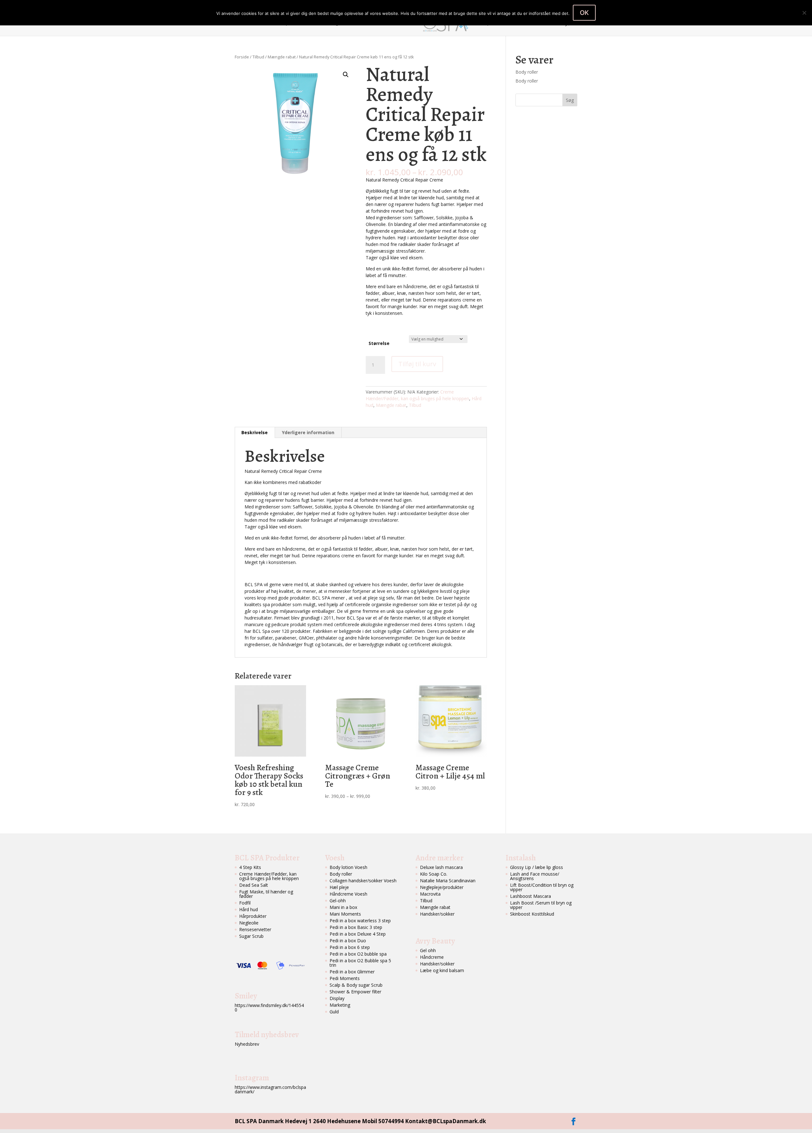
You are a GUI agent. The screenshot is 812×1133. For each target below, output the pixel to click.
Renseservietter (255, 929)
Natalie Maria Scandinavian (447, 881)
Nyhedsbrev (247, 1044)
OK (584, 13)
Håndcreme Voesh (348, 894)
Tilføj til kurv (417, 364)
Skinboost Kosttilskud (532, 914)
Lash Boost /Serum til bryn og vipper (541, 905)
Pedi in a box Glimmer (352, 972)
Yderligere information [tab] (308, 432)
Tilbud (258, 57)
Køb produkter (493, 23)
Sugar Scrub (251, 936)
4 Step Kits (250, 867)
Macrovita (430, 894)
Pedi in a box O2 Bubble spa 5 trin (360, 962)
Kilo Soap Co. (433, 874)
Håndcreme (432, 957)
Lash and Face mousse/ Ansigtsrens (534, 876)
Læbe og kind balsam (442, 970)
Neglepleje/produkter (441, 887)
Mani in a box (343, 907)
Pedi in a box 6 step (350, 947)
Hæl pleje (339, 887)
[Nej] (804, 13)
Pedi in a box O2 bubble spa (358, 954)
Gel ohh (428, 950)
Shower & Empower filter (355, 992)
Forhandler (396, 23)
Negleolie (249, 923)
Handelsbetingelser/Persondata (341, 23)
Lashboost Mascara (530, 896)
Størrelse (379, 343)
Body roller (526, 72)
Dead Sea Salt (253, 885)
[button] (345, 74)
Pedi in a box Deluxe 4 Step (358, 934)
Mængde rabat (282, 57)
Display (337, 998)
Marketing (340, 1005)
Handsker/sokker (437, 914)
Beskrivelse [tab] (254, 432)
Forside (249, 23)
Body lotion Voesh (348, 867)
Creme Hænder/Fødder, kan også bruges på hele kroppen (269, 876)
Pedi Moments (345, 978)
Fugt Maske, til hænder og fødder (266, 894)
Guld (334, 1012)
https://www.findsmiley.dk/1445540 (269, 1007)
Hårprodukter (252, 916)
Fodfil (245, 903)
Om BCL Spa (278, 23)
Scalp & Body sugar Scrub (356, 985)
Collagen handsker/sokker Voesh (363, 881)
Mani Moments (345, 914)
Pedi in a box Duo (348, 941)
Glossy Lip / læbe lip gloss (536, 867)
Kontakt (527, 23)
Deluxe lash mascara (441, 867)
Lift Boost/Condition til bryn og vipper (541, 887)
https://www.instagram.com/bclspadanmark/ (270, 1089)
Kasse (551, 23)
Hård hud (248, 909)
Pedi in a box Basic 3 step (356, 927)
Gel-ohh (338, 901)
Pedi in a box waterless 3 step (360, 921)
